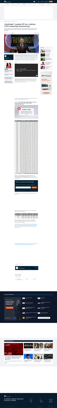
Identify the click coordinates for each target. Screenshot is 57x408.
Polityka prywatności (40, 406)
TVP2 (20, 264)
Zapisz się (33, 187)
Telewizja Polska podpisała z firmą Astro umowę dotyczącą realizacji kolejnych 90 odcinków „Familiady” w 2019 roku (26, 225)
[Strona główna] (7, 1)
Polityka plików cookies (50, 406)
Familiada (17, 264)
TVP (22, 264)
